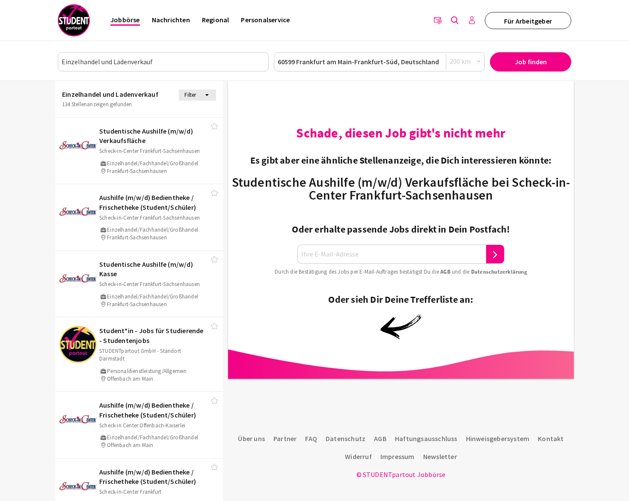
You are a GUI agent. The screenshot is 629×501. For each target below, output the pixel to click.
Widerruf (358, 456)
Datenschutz (345, 438)
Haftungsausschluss (426, 438)
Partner (285, 438)
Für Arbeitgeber (528, 21)
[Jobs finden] (454, 20)
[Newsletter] (437, 20)
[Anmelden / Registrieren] (472, 20)
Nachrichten (171, 19)
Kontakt (551, 438)
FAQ (311, 438)
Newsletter (440, 456)
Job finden (531, 61)
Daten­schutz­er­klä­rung (499, 271)
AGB (445, 271)
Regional (215, 19)
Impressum (397, 456)
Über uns (251, 438)
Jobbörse (125, 19)
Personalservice (265, 19)
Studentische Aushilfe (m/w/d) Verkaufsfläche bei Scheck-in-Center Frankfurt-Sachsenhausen (401, 188)
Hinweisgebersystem (498, 438)
